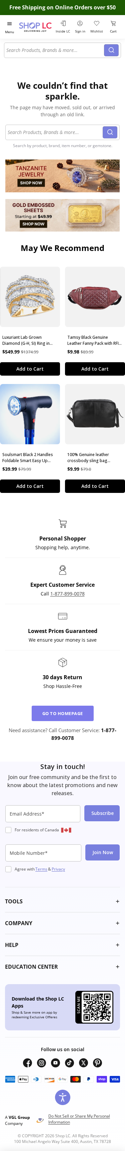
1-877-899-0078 (67, 593)
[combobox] (55, 50)
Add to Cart (30, 369)
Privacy (58, 869)
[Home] (36, 27)
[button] (62, 901)
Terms (41, 869)
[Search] (111, 50)
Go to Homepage (62, 713)
